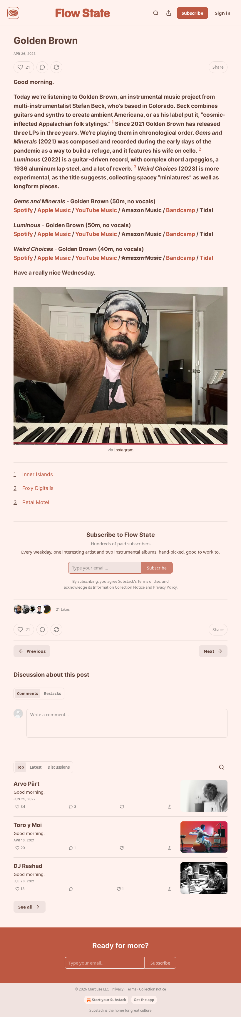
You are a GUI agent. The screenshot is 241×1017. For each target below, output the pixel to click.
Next (209, 651)
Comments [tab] (27, 693)
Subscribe (192, 13)
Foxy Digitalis (37, 488)
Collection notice (152, 989)
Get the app (144, 999)
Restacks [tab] (52, 693)
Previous (36, 651)
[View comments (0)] (42, 67)
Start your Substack (109, 999)
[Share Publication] (169, 13)
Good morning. (29, 792)
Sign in (222, 13)
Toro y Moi (28, 825)
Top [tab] (20, 767)
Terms (131, 989)
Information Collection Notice (119, 587)
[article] (120, 796)
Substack (96, 1010)
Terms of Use (149, 581)
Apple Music (54, 210)
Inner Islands (37, 474)
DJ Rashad (28, 866)
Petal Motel (35, 502)
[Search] (156, 13)
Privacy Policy (165, 587)
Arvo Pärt (26, 783)
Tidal (206, 258)
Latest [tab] (36, 767)
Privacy (117, 989)
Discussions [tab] (59, 767)
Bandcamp (180, 210)
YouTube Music (96, 210)
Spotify (23, 210)
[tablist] (39, 693)
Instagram (123, 449)
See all (25, 907)
